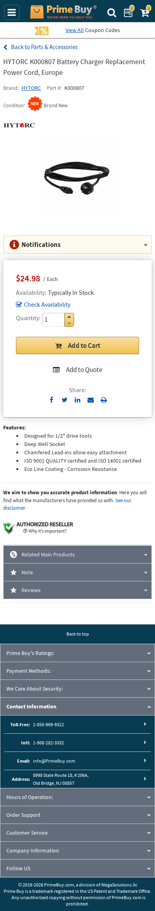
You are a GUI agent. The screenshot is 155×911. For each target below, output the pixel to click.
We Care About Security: (34, 688)
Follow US (18, 868)
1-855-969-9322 (48, 724)
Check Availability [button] (47, 304)
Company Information (32, 850)
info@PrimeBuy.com (54, 761)
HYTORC (31, 87)
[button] (69, 316)
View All (75, 30)
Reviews (31, 590)
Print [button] (103, 400)
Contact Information (31, 706)
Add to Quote (84, 369)
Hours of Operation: (29, 797)
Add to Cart (84, 345)
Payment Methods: (28, 670)
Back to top (77, 634)
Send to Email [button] (90, 400)
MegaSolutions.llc (119, 885)
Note (27, 572)
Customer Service (27, 832)
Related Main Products (48, 554)
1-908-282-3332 (48, 743)
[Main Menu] (11, 12)
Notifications (41, 244)
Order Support (23, 814)
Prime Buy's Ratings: (30, 653)
